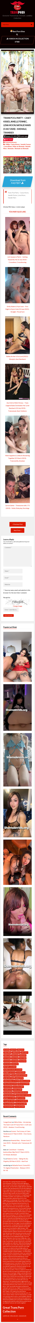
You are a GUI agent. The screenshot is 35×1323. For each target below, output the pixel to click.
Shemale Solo (9, 1095)
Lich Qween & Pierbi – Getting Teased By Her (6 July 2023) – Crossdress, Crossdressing (17, 259)
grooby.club (9, 1078)
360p (13, 1049)
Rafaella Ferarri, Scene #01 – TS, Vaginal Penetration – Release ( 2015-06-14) (17, 1167)
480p (20, 1049)
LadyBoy (19, 1078)
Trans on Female (21, 1101)
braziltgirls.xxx (9, 1072)
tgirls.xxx (20, 1098)
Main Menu (6, 24)
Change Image (17, 606)
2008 (7, 1055)
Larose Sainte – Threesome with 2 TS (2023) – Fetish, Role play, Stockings (17, 506)
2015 (15, 1061)
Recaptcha (6, 597)
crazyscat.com (22, 1315)
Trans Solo (19, 1106)
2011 (7, 1058)
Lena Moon (8, 146)
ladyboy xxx (24, 1081)
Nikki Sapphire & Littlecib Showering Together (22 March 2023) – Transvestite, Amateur (17, 458)
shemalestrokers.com (23, 1095)
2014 (7, 1061)
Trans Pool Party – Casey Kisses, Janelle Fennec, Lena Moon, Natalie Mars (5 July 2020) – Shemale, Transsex (17, 125)
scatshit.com (6, 1315)
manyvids (8, 1086)
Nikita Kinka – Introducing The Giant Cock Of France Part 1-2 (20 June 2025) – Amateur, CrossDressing (17, 1124)
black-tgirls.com (10, 1066)
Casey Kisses (15, 144)
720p (7, 1052)
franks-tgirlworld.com (19, 1075)
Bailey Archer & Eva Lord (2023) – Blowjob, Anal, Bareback (17, 357)
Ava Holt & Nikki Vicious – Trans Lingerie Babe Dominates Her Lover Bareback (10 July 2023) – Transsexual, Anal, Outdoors (17, 407)
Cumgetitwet (7, 1122)
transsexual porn (11, 142)
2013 (22, 1058)
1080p (7, 144)
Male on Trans (23, 1084)
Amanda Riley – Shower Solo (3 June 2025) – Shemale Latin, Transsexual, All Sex (17, 1143)
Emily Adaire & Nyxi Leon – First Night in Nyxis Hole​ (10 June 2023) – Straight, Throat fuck (17, 309)
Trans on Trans (21, 1104)
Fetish (7, 1075)
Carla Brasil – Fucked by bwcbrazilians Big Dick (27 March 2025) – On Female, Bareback (16, 1152)
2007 (24, 1052)
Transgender (9, 1101)
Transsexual (9, 1106)
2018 (15, 1064)
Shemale (11, 148)
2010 (22, 1055)
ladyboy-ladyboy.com (11, 1081)
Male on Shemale (18, 146)
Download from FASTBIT (18, 181)
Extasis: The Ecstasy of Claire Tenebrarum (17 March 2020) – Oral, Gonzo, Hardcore (17, 1133)
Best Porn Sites (19, 31)
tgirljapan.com (9, 1098)
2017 (7, 1064)
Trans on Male (9, 1104)
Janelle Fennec (26, 144)
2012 (15, 1058)
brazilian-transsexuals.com (13, 1069)
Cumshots (20, 1072)
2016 (22, 1061)
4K (6, 1049)
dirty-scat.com (14, 1315)
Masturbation (18, 1086)
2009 (15, 1055)
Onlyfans (17, 1089)
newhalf (8, 1089)
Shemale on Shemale (22, 148)
